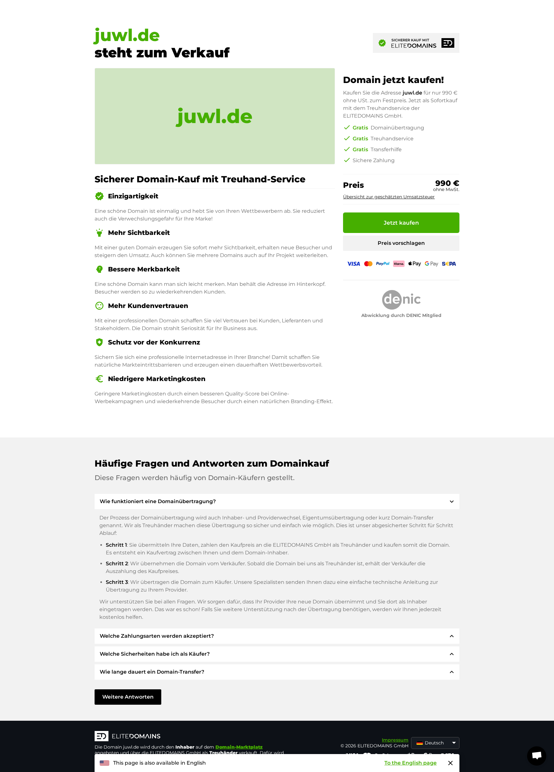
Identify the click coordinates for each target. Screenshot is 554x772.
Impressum (395, 740)
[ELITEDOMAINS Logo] (191, 737)
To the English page (410, 763)
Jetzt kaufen (401, 223)
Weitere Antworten (128, 697)
